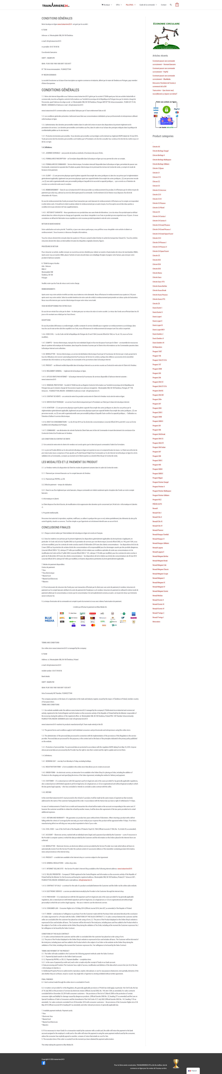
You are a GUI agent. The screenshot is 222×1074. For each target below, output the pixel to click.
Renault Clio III (157, 521)
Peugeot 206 (157, 378)
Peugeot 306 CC (158, 439)
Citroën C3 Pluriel (158, 208)
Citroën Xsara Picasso (160, 295)
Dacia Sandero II (158, 338)
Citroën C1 (156, 173)
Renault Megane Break (160, 561)
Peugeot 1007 (157, 351)
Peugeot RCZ (157, 500)
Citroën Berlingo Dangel (160, 151)
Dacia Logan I (157, 317)
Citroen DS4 (157, 264)
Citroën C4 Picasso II (160, 247)
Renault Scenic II (158, 600)
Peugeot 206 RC (158, 391)
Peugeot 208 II (157, 412)
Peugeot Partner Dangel (160, 482)
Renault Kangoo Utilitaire (161, 543)
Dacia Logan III (158, 325)
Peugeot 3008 (157, 417)
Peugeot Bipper (158, 478)
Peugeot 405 (157, 465)
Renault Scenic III (158, 604)
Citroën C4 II (157, 238)
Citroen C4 (156, 212)
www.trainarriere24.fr (64, 24)
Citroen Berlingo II (159, 155)
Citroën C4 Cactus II (159, 221)
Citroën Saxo (157, 277)
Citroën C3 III (157, 199)
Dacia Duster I (157, 308)
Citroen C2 (156, 181)
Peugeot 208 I (157, 408)
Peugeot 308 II (157, 460)
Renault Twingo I (158, 617)
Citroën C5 (156, 255)
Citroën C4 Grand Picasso (161, 225)
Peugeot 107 (157, 365)
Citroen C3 (156, 186)
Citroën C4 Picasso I (159, 242)
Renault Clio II (157, 517)
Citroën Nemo (157, 273)
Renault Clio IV (157, 526)
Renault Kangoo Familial (161, 534)
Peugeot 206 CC (158, 382)
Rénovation (156, 622)
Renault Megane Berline (160, 556)
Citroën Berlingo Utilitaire (161, 164)
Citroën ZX (156, 304)
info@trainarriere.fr (85, 880)
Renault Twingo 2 (158, 613)
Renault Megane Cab (159, 565)
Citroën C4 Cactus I (159, 216)
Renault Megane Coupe (160, 574)
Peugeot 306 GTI (158, 443)
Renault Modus (158, 596)
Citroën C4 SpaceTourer (161, 251)
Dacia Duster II (158, 312)
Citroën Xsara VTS (159, 299)
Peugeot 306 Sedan (159, 447)
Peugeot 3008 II (158, 421)
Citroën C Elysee (158, 168)
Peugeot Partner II (159, 487)
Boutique (107, 5)
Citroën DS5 (157, 269)
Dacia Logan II (157, 321)
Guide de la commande (147, 5)
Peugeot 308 (157, 456)
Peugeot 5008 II (158, 474)
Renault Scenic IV (158, 609)
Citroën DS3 (157, 260)
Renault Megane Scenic (160, 591)
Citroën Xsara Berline (160, 286)
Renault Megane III (159, 583)
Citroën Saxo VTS (159, 282)
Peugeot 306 (157, 430)
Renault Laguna (158, 548)
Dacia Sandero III (158, 343)
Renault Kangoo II (158, 539)
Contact (163, 5)
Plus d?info (129, 5)
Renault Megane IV (159, 587)
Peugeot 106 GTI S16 (160, 360)
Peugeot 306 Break (159, 434)
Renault (155, 508)
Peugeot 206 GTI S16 (160, 386)
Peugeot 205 (157, 373)
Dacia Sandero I (158, 334)
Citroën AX (156, 147)
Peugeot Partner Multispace (162, 491)
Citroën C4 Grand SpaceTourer (163, 234)
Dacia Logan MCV (159, 330)
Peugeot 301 (157, 426)
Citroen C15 (157, 177)
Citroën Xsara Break (159, 290)
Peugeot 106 (157, 356)
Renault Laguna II (158, 552)
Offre (118, 5)
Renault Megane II (159, 578)
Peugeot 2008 (157, 369)
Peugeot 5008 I (158, 469)
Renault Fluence (158, 530)
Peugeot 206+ (157, 399)
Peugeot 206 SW (158, 395)
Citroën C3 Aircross (159, 190)
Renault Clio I (157, 513)
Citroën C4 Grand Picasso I (162, 229)
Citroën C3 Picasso (159, 203)
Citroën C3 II (157, 195)
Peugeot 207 (157, 404)
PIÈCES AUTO (157, 504)
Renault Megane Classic (161, 569)
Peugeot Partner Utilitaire (161, 495)
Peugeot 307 (157, 452)
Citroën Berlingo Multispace (162, 160)
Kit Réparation (157, 347)
